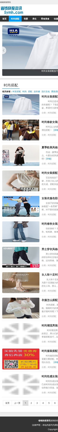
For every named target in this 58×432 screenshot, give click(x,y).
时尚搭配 (15, 18)
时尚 (24, 91)
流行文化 (45, 91)
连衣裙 (37, 91)
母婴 (26, 18)
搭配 (30, 91)
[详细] (48, 158)
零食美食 (45, 18)
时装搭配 (17, 91)
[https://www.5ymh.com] (24, 9)
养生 (34, 18)
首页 (4, 18)
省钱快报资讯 (44, 420)
